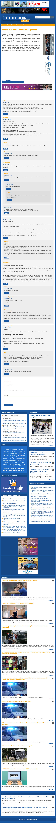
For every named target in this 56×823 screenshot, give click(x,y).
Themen (9, 24)
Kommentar (6, 395)
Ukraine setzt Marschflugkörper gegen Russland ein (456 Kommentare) (42, 501)
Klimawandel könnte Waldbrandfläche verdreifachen (14, 416)
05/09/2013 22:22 (7, 263)
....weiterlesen (51, 445)
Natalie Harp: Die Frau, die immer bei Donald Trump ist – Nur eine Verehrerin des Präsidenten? (14, 530)
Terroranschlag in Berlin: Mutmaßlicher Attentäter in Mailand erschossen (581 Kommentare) (42, 491)
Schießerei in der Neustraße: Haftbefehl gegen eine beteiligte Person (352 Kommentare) (41, 520)
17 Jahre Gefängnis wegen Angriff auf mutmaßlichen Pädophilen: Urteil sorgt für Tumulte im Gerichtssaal (13, 428)
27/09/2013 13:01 (8, 354)
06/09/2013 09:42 (8, 243)
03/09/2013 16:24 (7, 119)
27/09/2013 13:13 (8, 369)
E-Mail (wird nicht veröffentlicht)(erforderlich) (14, 390)
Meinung (13, 24)
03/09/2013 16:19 (6, 102)
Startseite (3, 24)
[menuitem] (3, 25)
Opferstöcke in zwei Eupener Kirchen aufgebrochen (11, 519)
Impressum (22, 819)
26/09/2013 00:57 (7, 327)
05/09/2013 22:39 (8, 288)
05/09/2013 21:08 (7, 219)
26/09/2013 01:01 (8, 298)
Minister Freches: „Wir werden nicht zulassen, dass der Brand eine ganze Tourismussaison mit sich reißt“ (14, 515)
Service (18, 24)
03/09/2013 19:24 (7, 144)
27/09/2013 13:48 (8, 207)
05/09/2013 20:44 (9, 184)
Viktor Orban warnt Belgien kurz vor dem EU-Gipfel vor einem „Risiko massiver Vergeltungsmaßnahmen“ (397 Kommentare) (42, 512)
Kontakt (22, 24)
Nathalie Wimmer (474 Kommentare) (39, 498)
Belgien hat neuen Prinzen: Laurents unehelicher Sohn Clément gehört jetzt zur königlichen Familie (14, 527)
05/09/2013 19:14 (8, 153)
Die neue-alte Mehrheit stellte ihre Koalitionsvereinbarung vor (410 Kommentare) (42, 508)
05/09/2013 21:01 (10, 194)
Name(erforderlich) (8, 384)
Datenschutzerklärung (32, 819)
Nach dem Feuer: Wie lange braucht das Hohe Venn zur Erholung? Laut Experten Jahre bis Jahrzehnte (13, 511)
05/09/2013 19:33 (8, 175)
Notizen (4, 28)
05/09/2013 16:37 (7, 164)
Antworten (5, 114)
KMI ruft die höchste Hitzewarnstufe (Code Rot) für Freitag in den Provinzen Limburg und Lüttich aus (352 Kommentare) (42, 517)
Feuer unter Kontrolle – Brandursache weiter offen (14, 498)
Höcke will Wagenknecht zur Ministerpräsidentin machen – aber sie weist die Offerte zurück (13, 433)
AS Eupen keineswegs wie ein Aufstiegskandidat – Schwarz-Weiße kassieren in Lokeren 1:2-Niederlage (14, 523)
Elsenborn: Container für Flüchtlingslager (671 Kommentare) (41, 488)
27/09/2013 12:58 (8, 310)
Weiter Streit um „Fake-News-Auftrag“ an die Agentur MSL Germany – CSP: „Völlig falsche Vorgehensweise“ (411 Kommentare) (42, 504)
